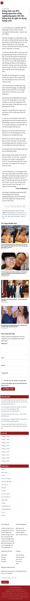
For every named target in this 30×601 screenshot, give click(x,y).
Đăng (9, 214)
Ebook (3, 475)
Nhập (22, 216)
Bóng (19, 212)
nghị (8, 216)
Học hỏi (3, 491)
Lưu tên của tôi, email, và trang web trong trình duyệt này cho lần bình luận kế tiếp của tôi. (14, 383)
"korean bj (11, 595)
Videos (3, 515)
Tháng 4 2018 (5, 458)
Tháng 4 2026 (5, 449)
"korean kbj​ (5, 595)
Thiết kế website (6, 509)
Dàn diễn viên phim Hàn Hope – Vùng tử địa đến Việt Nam (13, 415)
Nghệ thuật (5, 8)
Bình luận (4, 343)
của (26, 212)
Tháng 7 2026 (5, 439)
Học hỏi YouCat (5, 494)
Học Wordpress (5, 497)
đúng (16, 214)
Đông (13, 214)
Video (17, 563)
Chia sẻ (3, 469)
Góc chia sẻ (4, 484)
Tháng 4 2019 (5, 455)
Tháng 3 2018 (5, 461)
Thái (3, 218)
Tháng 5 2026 (5, 445)
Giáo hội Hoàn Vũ (6, 478)
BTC (23, 212)
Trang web (4, 373)
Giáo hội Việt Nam (6, 481)
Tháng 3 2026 (5, 452)
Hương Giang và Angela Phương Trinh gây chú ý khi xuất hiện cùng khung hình (14, 420)
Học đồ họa (19, 561)
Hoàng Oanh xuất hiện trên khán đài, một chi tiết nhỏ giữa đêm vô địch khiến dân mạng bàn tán (14, 426)
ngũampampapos (15, 216)
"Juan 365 (12, 599)
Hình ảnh (3, 487)
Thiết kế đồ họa (5, 506)
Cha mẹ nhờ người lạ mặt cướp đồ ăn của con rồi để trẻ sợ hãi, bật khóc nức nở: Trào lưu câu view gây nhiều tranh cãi (14, 402)
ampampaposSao (11, 212)
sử (25, 216)
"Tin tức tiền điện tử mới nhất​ (16, 597)
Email (3, 365)
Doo (6, 214)
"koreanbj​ (17, 595)
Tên (3, 358)
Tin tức (3, 512)
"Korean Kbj (19, 599)
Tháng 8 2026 (5, 436)
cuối (3, 214)
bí (16, 212)
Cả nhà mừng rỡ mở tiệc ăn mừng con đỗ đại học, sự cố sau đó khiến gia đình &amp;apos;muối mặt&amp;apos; (13, 409)
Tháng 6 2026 (5, 442)
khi (6, 216)
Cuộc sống (4, 472)
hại (19, 214)
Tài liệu (3, 503)
